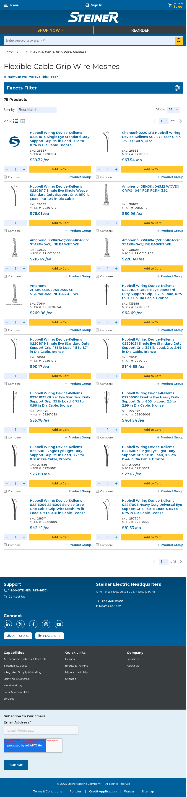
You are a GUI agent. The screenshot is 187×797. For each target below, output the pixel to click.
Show (160, 109)
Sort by (9, 110)
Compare (14, 177)
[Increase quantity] (24, 169)
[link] (154, 121)
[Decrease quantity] (7, 169)
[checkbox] (5, 177)
